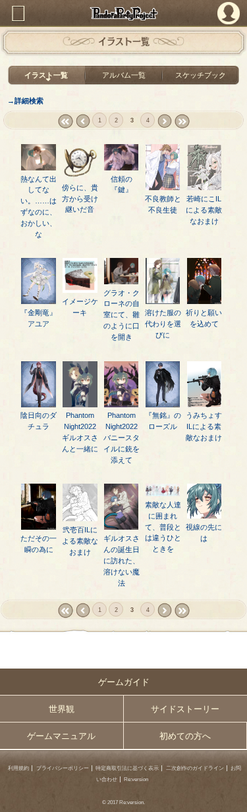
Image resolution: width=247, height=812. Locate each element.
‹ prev (82, 121)
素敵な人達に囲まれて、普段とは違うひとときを (163, 527)
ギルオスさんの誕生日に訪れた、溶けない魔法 (121, 560)
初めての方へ (185, 736)
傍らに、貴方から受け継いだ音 (80, 199)
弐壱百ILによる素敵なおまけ (80, 541)
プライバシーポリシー (62, 768)
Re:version (136, 779)
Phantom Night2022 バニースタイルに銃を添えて (124, 437)
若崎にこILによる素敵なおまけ (204, 210)
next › (164, 121)
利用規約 (18, 768)
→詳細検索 (25, 101)
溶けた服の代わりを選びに (163, 324)
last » (181, 121)
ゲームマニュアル (61, 736)
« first (64, 121)
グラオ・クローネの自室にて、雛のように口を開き (121, 315)
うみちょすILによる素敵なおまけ (204, 426)
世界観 (61, 709)
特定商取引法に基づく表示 (127, 768)
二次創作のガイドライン (195, 768)
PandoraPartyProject (123, 13)
